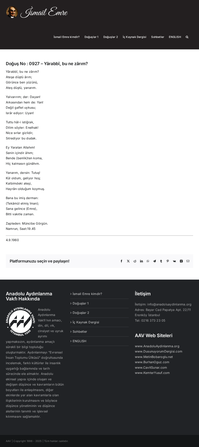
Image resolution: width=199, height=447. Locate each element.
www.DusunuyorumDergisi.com (158, 351)
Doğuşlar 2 (81, 313)
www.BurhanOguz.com (152, 362)
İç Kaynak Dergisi (86, 322)
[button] (187, 36)
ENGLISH (79, 341)
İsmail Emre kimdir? (87, 294)
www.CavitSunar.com (151, 367)
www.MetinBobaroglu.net (154, 357)
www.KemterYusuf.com (152, 373)
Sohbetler (80, 331)
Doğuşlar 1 (81, 303)
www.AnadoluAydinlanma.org (157, 346)
